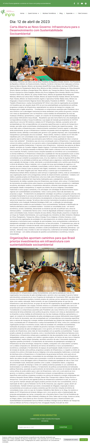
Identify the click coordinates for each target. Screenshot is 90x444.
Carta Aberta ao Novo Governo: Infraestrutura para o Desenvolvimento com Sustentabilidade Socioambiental (45, 30)
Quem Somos (32, 13)
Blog (61, 13)
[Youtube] (82, 3)
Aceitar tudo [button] (84, 439)
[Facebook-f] (74, 3)
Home (22, 13)
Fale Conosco (82, 13)
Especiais (69, 13)
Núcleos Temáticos (49, 13)
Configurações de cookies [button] (71, 439)
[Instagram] (78, 3)
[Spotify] (85, 3)
